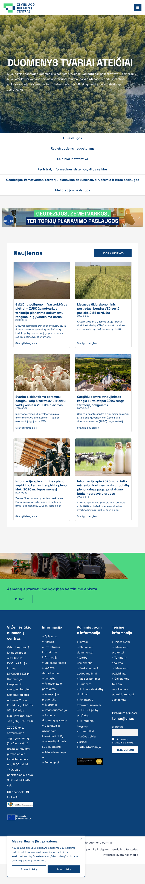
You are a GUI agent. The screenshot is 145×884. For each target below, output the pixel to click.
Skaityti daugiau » (26, 343)
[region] (46, 856)
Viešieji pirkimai (89, 679)
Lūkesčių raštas (55, 663)
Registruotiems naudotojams (72, 148)
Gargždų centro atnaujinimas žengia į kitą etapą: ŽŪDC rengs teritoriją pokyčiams (100, 401)
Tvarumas (51, 704)
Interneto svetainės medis (120, 855)
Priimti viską (64, 869)
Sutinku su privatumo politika (123, 741)
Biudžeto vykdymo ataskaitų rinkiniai (90, 689)
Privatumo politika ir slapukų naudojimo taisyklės (105, 849)
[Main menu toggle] (137, 7)
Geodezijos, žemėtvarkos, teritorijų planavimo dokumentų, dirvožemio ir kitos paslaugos (72, 180)
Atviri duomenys (56, 710)
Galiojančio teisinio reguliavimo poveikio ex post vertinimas (123, 689)
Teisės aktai (122, 642)
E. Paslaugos (72, 138)
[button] (139, 217)
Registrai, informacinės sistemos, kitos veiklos (72, 169)
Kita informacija (90, 747)
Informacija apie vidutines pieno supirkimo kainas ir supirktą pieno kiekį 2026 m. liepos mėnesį (41, 485)
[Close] (81, 838)
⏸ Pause (8, 220)
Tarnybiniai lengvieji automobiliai (85, 726)
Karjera (49, 642)
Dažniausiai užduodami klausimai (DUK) (52, 731)
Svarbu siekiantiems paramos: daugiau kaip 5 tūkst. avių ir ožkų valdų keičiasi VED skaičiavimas (40, 401)
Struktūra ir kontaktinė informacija (51, 652)
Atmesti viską (29, 869)
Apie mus (51, 636)
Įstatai (83, 642)
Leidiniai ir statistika (72, 159)
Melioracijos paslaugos (72, 190)
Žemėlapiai (52, 762)
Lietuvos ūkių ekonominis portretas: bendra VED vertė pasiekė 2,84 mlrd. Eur (98, 308)
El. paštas (117, 726)
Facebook (17, 792)
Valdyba (50, 678)
